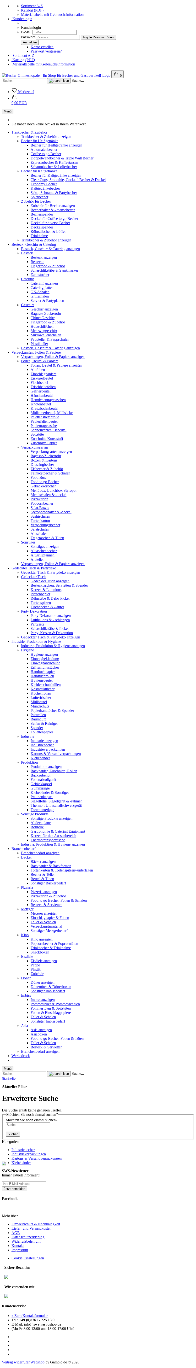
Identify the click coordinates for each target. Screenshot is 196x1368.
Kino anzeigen (42, 939)
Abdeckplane (41, 823)
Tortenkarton (40, 521)
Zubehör (37, 974)
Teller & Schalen (43, 922)
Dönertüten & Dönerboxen (51, 987)
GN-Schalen (40, 292)
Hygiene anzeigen (44, 654)
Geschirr (27, 305)
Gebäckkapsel (41, 784)
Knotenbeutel (41, 404)
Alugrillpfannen (42, 555)
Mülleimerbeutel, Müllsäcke (52, 413)
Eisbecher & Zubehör (47, 469)
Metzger (27, 909)
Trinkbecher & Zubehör (29, 132)
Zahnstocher (40, 275)
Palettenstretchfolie (45, 417)
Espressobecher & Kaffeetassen (54, 162)
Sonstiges (28, 542)
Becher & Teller (43, 874)
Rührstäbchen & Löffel (48, 231)
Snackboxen (40, 952)
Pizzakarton (39, 499)
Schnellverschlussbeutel (48, 430)
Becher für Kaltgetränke (39, 171)
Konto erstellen (42, 47)
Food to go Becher (45, 482)
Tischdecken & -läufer (47, 607)
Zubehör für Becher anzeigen (53, 206)
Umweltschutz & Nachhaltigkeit (35, 1224)
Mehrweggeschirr (44, 331)
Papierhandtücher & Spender (52, 710)
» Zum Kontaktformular (29, 1316)
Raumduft (38, 719)
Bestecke (37, 262)
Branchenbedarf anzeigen (40, 853)
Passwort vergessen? (46, 51)
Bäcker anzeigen (43, 861)
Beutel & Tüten (42, 879)
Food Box (38, 477)
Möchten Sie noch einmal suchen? (31, 1120)
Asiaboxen (39, 1034)
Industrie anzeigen (44, 741)
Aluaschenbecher (44, 551)
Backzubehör (41, 775)
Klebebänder (40, 758)
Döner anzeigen (42, 982)
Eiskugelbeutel (42, 378)
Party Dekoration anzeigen (51, 616)
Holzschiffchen (42, 326)
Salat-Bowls (40, 508)
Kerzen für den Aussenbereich (53, 836)
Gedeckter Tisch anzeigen (50, 581)
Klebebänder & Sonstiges (50, 792)
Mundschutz (40, 706)
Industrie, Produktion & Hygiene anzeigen (53, 646)
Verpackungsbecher (45, 525)
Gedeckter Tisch (33, 577)
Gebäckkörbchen (43, 486)
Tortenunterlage (42, 810)
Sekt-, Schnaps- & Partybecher (54, 193)
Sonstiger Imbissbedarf (48, 991)
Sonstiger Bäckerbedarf (48, 883)
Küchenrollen (41, 693)
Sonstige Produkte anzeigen (51, 818)
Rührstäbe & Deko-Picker (50, 598)
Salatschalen (40, 529)
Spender (37, 728)
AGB (15, 1233)
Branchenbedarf (23, 849)
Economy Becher (44, 184)
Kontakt (17, 1246)
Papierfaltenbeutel (44, 421)
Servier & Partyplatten (47, 300)
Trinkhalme (39, 236)
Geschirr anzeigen (44, 309)
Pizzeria (27, 887)
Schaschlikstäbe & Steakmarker (54, 270)
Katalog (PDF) (32, 10)
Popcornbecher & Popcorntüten (54, 943)
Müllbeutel (39, 702)
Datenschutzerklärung (27, 1237)
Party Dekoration (34, 611)
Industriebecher (42, 745)
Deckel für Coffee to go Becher (54, 218)
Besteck (27, 253)
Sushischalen (40, 516)
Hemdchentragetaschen (48, 400)
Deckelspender (42, 227)
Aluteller (37, 559)
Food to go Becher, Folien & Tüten (57, 1038)
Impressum (19, 1250)
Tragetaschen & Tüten (47, 538)
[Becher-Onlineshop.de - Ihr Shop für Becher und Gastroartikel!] (56, 75)
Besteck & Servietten (46, 905)
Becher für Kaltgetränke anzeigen (56, 175)
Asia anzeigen (41, 1030)
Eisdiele (27, 956)
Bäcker (26, 857)
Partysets (37, 624)
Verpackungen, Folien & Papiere (36, 352)
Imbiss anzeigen (43, 1000)
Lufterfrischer (41, 698)
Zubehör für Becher (36, 201)
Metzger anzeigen (44, 913)
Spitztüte (37, 434)
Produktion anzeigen (46, 767)
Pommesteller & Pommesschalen (55, 1004)
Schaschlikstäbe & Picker (50, 628)
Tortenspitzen (41, 603)
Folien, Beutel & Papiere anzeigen (56, 365)
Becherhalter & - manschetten (53, 210)
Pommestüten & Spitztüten (51, 1008)
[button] (19, 100)
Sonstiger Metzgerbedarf (49, 931)
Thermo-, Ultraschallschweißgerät (56, 805)
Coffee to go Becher (46, 154)
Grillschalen (40, 296)
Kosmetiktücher (42, 689)
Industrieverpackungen (48, 749)
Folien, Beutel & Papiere (39, 361)
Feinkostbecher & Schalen (50, 473)
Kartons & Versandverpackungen (56, 754)
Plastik (36, 969)
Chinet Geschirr (42, 318)
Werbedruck (20, 1056)
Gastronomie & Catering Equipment (58, 831)
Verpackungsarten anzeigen (51, 452)
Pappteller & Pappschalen (50, 339)
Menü (7, 111)
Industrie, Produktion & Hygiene (36, 641)
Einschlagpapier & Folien (50, 918)
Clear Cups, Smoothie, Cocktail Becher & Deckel (68, 180)
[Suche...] (59, 80)
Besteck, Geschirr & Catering (33, 244)
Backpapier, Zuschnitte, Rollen (54, 771)
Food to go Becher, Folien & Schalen (59, 900)
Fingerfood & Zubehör (48, 266)
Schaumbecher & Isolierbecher (54, 167)
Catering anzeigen (44, 283)
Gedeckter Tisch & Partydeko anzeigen (50, 572)
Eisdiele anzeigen (44, 961)
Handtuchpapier (43, 672)
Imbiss (26, 995)
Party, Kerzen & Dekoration (52, 633)
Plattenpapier (40, 594)
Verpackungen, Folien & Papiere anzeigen (53, 357)
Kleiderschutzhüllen (46, 685)
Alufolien (38, 370)
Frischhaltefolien (43, 387)
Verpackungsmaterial (46, 926)
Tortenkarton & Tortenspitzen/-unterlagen (62, 870)
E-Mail (26, 32)
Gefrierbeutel (40, 391)
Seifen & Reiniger (44, 723)
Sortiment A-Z (32, 6)
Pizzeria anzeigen (44, 892)
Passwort (28, 37)
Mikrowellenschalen (46, 335)
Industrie (27, 736)
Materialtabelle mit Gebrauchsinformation (52, 14)
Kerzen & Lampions (46, 590)
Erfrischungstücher (45, 667)
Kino (25, 935)
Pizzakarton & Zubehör (48, 896)
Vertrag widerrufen (16, 1362)
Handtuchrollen (42, 676)
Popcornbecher (42, 503)
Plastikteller (39, 344)
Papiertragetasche (44, 426)
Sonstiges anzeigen (45, 546)
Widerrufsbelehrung (26, 1241)
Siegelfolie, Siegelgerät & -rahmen (56, 801)
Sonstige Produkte (35, 814)
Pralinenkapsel (42, 797)
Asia (24, 1025)
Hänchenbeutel (42, 395)
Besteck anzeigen (44, 257)
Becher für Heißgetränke (39, 141)
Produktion (29, 762)
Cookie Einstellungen (27, 1258)
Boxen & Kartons (44, 460)
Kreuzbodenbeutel (44, 408)
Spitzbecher (39, 197)
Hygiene (27, 650)
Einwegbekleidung (45, 659)
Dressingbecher (42, 464)
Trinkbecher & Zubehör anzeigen (46, 136)
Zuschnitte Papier (44, 443)
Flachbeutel (39, 382)
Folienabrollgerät (43, 780)
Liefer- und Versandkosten (31, 1228)
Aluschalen (39, 534)
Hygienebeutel (42, 680)
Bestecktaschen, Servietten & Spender (59, 585)
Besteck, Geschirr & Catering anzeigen (50, 249)
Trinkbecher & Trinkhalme (51, 948)
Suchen (13, 1134)
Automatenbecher (44, 149)
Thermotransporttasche (48, 840)
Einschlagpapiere (43, 374)
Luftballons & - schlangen (50, 620)
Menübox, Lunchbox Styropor (54, 490)
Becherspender (42, 214)
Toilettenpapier (42, 732)
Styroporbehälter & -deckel (51, 512)
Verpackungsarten (34, 447)
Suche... (78, 80)
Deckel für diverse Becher (50, 223)
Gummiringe (40, 788)
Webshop (37, 1362)
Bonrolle (37, 827)
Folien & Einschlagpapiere (51, 1013)
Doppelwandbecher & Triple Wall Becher (62, 158)
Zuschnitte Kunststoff (47, 439)
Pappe (35, 965)
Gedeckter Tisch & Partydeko (33, 568)
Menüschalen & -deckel (48, 495)
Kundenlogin (21, 19)
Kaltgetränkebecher (45, 188)
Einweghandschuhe (45, 663)
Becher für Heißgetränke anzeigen (56, 145)
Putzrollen (38, 715)
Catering (27, 279)
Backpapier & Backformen (51, 866)
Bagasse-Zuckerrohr (46, 313)
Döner (26, 978)
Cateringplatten (42, 288)
